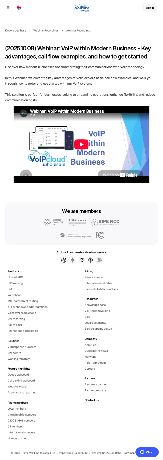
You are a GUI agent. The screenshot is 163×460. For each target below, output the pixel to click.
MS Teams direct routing (23, 301)
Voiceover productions (22, 313)
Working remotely (19, 358)
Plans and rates (94, 277)
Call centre (14, 353)
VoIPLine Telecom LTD (42, 452)
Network (90, 356)
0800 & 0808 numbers (21, 420)
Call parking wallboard (21, 380)
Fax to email (15, 324)
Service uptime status (98, 328)
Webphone (14, 295)
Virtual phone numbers (22, 347)
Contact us (92, 400)
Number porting (17, 438)
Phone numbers (18, 402)
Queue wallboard (18, 374)
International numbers (21, 432)
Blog (87, 316)
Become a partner (96, 384)
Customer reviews (96, 350)
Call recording (16, 318)
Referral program (95, 362)
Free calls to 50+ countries (101, 289)
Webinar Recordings (45, 30)
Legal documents (95, 322)
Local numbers (17, 408)
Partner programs (96, 390)
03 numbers (15, 426)
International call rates (98, 283)
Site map (129, 452)
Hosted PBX (15, 277)
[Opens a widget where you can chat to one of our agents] (147, 452)
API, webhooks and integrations (27, 307)
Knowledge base (15, 30)
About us (90, 344)
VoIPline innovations (97, 310)
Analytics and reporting (22, 392)
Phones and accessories (23, 330)
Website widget (17, 386)
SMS (10, 289)
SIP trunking (15, 283)
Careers (90, 368)
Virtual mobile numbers (22, 414)
